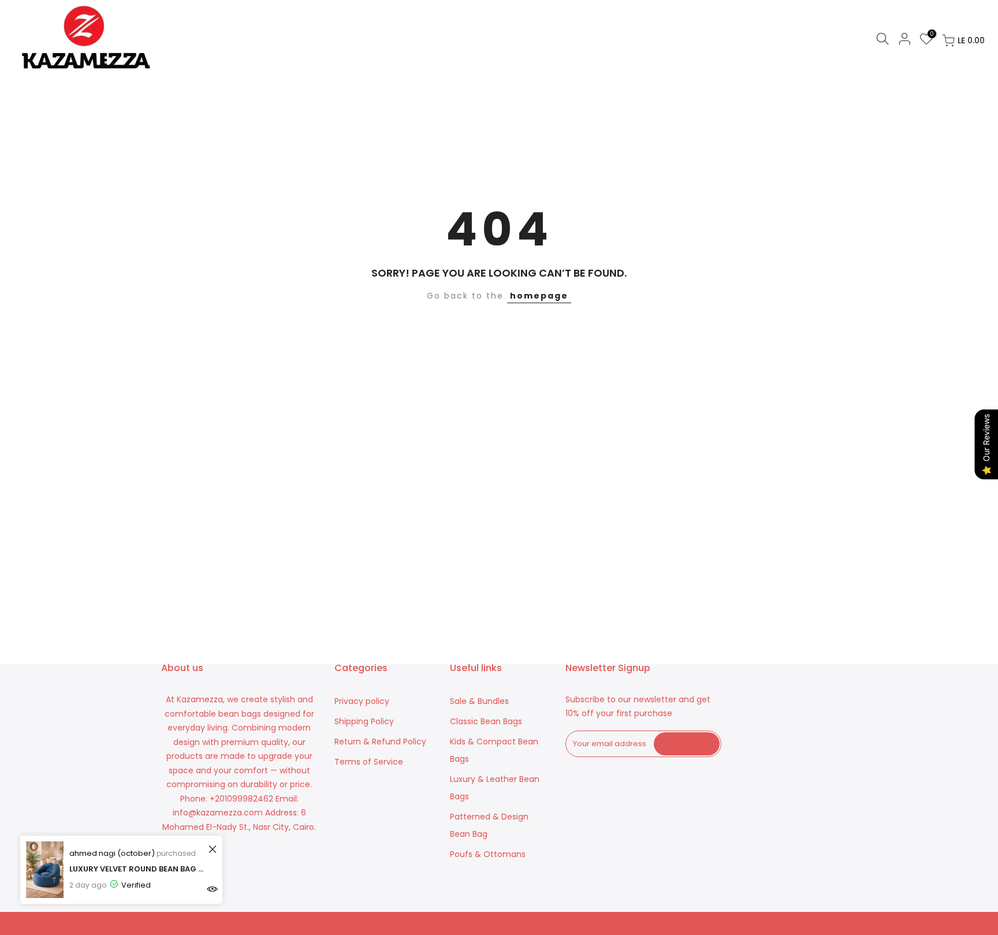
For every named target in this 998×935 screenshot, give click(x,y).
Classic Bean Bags (486, 721)
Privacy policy (361, 701)
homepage (539, 295)
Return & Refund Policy (380, 741)
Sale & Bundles (479, 701)
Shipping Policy (364, 721)
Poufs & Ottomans (488, 854)
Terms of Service (368, 762)
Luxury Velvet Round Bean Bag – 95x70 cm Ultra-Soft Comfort (137, 868)
